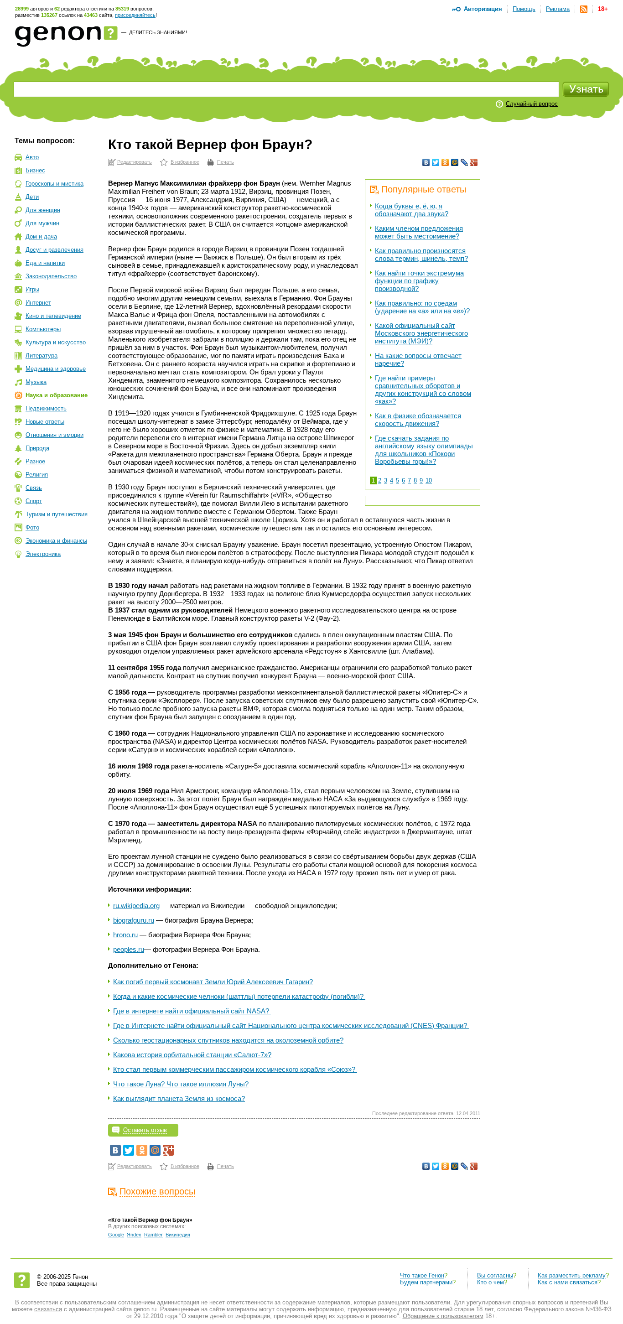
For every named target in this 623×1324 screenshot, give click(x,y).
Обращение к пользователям (443, 1316)
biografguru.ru (133, 920)
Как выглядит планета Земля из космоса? (179, 1098)
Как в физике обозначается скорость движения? (418, 419)
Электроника (43, 553)
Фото (32, 527)
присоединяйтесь (135, 15)
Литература (41, 355)
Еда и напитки (45, 263)
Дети (32, 196)
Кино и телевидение (53, 315)
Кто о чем (490, 1282)
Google (116, 1234)
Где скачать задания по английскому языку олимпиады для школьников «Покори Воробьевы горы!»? (424, 449)
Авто (32, 157)
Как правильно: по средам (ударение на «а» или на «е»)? (422, 307)
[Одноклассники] (445, 162)
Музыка (36, 382)
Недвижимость (46, 408)
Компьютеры (43, 329)
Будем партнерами (426, 1282)
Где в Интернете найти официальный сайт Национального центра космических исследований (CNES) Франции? (291, 1025)
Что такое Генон (422, 1275)
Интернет (38, 302)
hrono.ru (125, 935)
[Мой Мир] (455, 162)
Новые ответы (45, 421)
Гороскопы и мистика (54, 183)
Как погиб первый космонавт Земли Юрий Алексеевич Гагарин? (213, 982)
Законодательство (51, 276)
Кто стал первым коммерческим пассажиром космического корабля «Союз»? (235, 1069)
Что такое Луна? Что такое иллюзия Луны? (181, 1084)
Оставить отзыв (145, 1130)
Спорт (34, 501)
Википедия (178, 1234)
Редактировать (134, 162)
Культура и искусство (56, 342)
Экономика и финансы (56, 540)
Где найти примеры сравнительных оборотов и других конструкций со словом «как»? (423, 389)
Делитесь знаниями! (158, 32)
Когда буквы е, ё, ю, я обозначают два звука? (411, 210)
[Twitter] (436, 162)
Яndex (134, 1234)
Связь (34, 487)
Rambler (153, 1234)
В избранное (185, 162)
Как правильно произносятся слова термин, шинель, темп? (421, 254)
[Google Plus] (474, 162)
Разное (35, 461)
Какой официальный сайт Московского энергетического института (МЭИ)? (421, 333)
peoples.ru (128, 949)
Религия (37, 474)
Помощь (524, 8)
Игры (32, 289)
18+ (603, 8)
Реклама (558, 8)
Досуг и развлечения (54, 249)
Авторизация (483, 8)
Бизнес (35, 170)
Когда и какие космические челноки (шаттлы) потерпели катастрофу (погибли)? (239, 996)
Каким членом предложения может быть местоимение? (419, 232)
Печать (225, 162)
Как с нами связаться (567, 1282)
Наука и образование (57, 395)
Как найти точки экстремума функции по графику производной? (419, 280)
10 (429, 480)
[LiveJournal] (464, 162)
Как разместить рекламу (572, 1275)
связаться (48, 1309)
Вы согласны (495, 1275)
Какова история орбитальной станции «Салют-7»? (192, 1055)
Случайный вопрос (532, 103)
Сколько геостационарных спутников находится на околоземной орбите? (228, 1040)
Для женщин (43, 210)
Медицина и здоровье (56, 368)
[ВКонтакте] (426, 162)
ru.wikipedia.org (136, 905)
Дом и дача (41, 236)
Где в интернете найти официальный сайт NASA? (192, 1011)
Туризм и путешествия (57, 514)
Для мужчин (42, 223)
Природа (37, 448)
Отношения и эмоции (54, 434)
